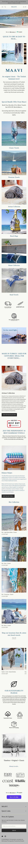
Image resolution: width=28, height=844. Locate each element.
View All (14, 638)
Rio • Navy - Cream (6, 625)
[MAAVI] (14, 7)
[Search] (5, 7)
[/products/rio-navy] (14, 611)
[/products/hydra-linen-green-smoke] (13, 659)
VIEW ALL (6, 334)
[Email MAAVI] (3, 836)
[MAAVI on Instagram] (6, 836)
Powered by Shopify (19, 841)
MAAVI (7, 839)
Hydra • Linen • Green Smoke (9, 671)
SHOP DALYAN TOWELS (8, 496)
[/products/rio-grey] (14, 549)
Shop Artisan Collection (9, 414)
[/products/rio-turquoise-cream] (14, 580)
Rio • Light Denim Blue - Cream (9, 532)
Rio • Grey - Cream (6, 563)
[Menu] (2, 7)
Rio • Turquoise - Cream (7, 594)
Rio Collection (14, 502)
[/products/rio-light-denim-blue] (14, 518)
